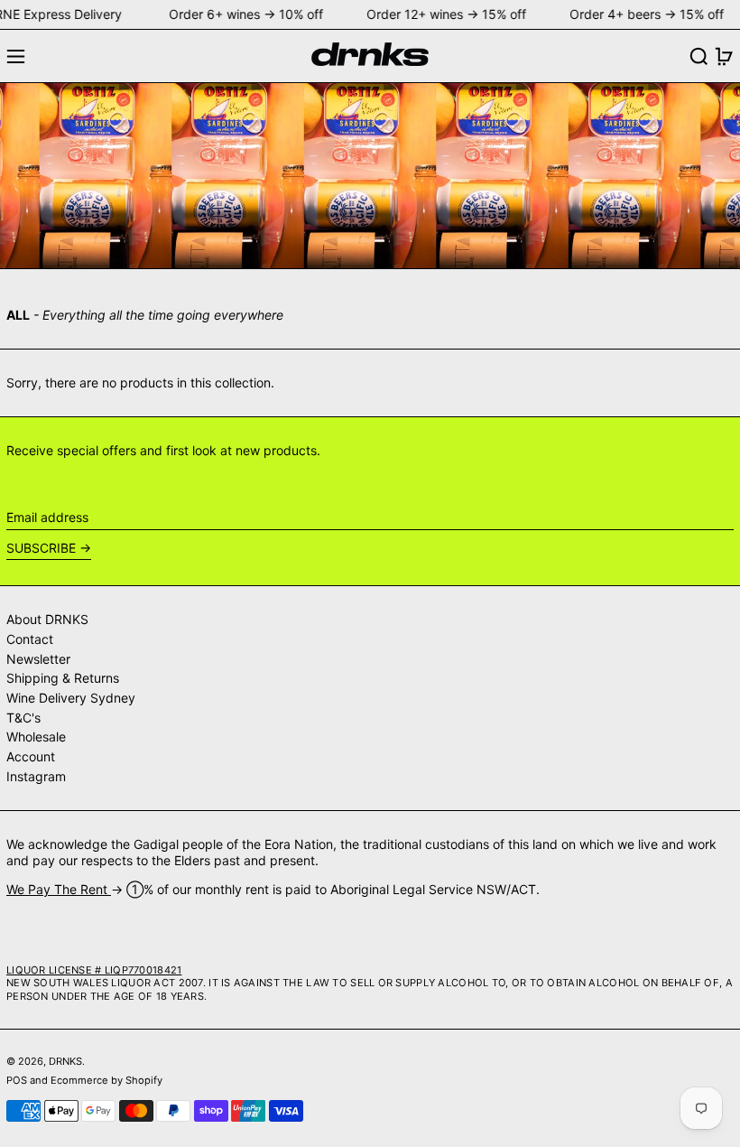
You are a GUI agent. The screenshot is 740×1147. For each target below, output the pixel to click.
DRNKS (65, 1061)
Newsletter (38, 659)
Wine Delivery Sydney (70, 697)
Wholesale (36, 736)
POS (16, 1080)
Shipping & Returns (62, 677)
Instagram (36, 776)
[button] (698, 56)
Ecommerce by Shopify (106, 1080)
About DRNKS (47, 619)
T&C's (23, 717)
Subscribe (41, 547)
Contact (29, 639)
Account (30, 756)
